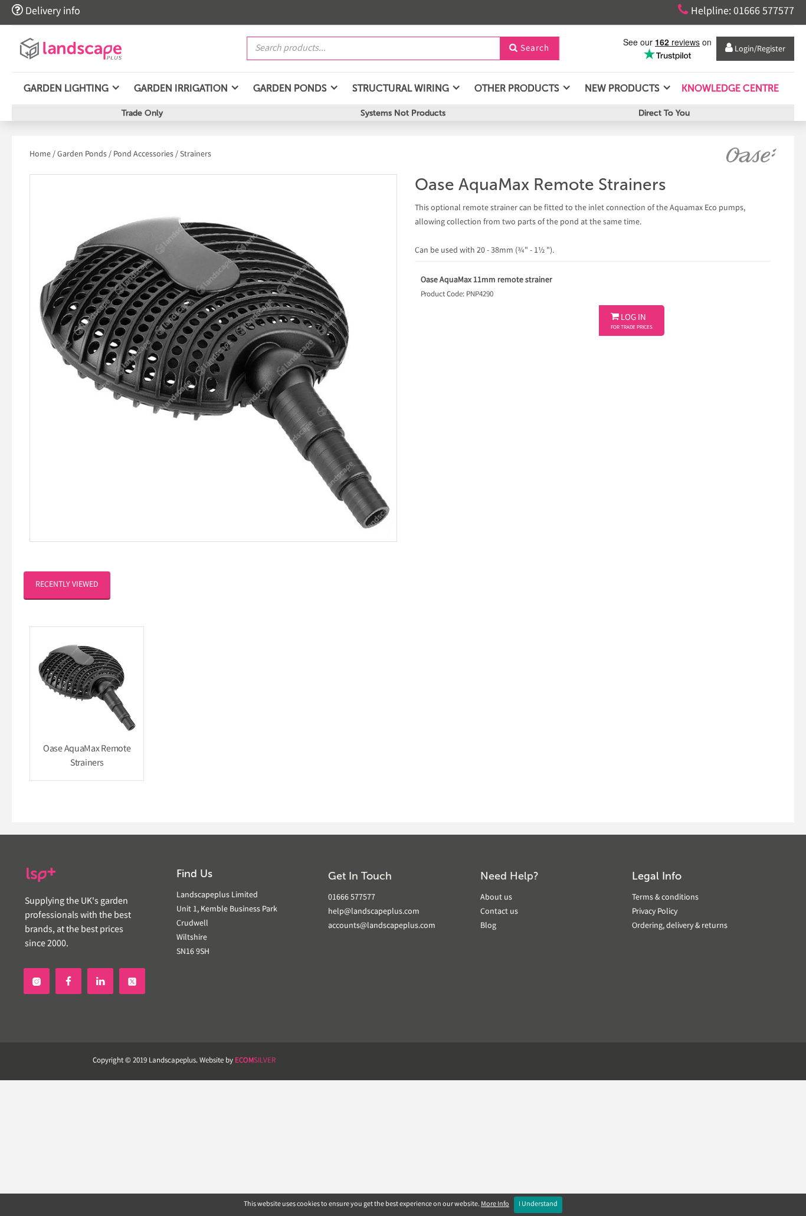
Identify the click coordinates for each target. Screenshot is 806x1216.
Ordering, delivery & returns (680, 926)
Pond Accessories (143, 155)
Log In (632, 322)
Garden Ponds (82, 155)
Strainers (195, 155)
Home (41, 155)
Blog (488, 926)
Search (529, 49)
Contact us (499, 912)
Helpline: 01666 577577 (736, 11)
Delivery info (46, 11)
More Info (495, 1204)
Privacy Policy (654, 912)
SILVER (255, 1061)
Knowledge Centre (729, 88)
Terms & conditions (665, 898)
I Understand (538, 1204)
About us (496, 898)
